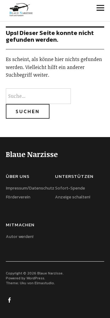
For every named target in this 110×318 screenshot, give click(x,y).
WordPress (35, 278)
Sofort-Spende (70, 188)
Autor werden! (19, 236)
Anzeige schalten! (72, 197)
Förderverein (18, 197)
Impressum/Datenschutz (30, 188)
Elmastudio (44, 283)
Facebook (9, 299)
